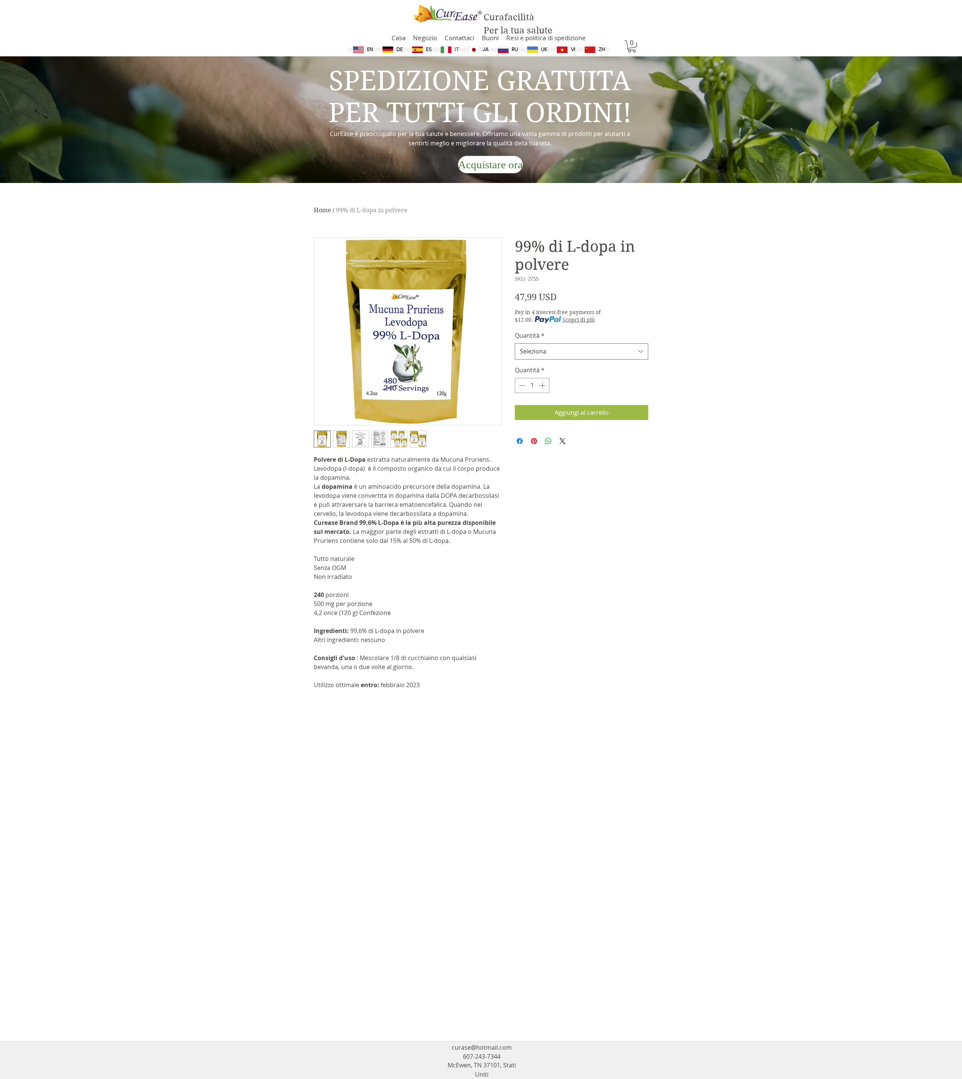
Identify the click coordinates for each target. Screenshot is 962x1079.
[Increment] (543, 385)
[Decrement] (521, 385)
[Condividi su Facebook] (519, 441)
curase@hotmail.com (482, 1047)
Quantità (530, 335)
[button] (632, 46)
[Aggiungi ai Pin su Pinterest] (533, 441)
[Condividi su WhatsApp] (548, 441)
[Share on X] (562, 441)
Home (322, 210)
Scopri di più (579, 319)
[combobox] (581, 351)
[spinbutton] (532, 385)
